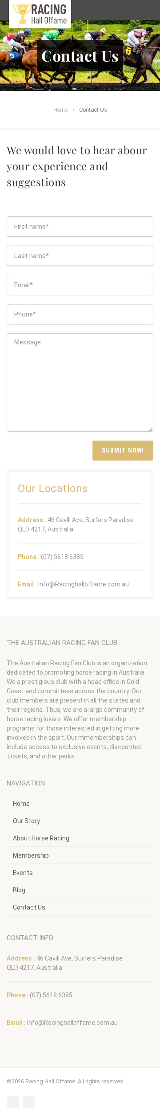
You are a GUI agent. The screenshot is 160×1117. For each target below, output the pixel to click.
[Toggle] (147, 10)
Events (23, 872)
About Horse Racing (41, 838)
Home (60, 109)
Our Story (26, 820)
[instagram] (29, 1102)
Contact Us (29, 907)
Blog (19, 890)
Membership (31, 855)
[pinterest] (13, 1102)
